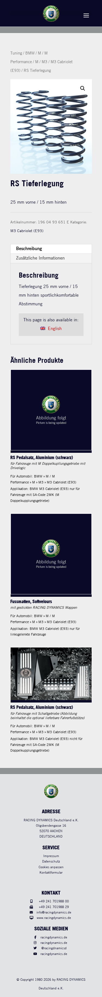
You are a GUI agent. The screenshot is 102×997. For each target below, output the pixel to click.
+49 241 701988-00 (54, 901)
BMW (30, 53)
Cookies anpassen (51, 867)
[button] (83, 88)
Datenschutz (51, 861)
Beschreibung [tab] (29, 248)
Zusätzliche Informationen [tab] (40, 258)
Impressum (51, 856)
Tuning (16, 53)
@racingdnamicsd (54, 948)
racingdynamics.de (54, 937)
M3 (44, 62)
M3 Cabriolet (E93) (27, 231)
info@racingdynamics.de (53, 912)
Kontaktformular (51, 872)
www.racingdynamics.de (54, 918)
